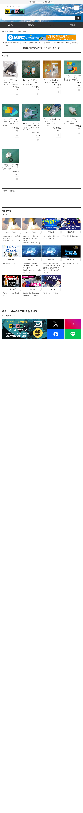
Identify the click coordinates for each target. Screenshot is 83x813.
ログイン (10, 25)
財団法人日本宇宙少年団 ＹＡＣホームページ (41, 48)
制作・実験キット (11, 31)
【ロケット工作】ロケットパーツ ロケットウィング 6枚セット (72, 78)
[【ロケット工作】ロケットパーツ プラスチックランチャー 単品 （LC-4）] (31, 112)
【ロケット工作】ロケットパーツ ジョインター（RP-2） (72, 121)
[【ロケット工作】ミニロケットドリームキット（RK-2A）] (31, 69)
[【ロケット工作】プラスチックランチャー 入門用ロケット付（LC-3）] (52, 110)
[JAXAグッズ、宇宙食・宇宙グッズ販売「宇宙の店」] (15, 12)
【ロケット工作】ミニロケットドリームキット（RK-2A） (30, 82)
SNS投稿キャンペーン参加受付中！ (41, 2)
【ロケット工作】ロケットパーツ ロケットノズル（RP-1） (10, 167)
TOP (3, 31)
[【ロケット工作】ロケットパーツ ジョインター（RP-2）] (72, 110)
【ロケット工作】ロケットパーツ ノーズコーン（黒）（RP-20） (10, 82)
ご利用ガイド (31, 25)
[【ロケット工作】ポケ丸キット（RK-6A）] (52, 69)
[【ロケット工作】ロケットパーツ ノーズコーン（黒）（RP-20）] (10, 69)
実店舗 (72, 25)
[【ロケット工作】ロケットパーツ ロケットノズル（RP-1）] (10, 156)
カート (70, 10)
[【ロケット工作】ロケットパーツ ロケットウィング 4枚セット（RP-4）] (10, 110)
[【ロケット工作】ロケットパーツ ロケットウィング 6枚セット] (72, 67)
